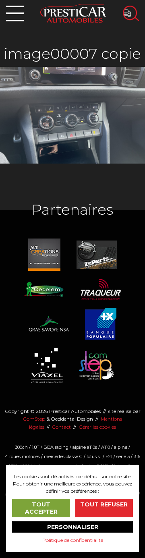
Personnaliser (72, 527)
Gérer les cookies (97, 427)
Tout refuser (104, 504)
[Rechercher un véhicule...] (131, 13)
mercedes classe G (63, 456)
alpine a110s (84, 447)
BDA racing (56, 447)
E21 (109, 456)
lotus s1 (94, 456)
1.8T (35, 447)
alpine (120, 447)
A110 (105, 447)
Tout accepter (41, 508)
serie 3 (123, 456)
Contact (61, 427)
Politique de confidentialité (72, 540)
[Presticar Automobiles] (73, 13)
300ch (21, 447)
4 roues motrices (22, 456)
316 (137, 456)
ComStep (34, 419)
